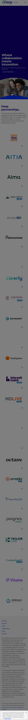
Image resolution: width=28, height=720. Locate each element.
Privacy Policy (7, 718)
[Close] (25, 712)
